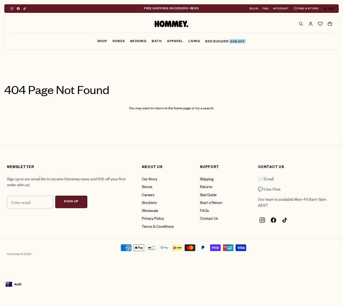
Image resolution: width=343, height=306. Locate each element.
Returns (206, 186)
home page (182, 107)
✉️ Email (266, 178)
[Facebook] (18, 8)
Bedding (138, 41)
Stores (147, 186)
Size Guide (208, 194)
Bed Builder (224, 42)
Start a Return (211, 202)
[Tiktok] (24, 8)
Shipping (207, 178)
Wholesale (150, 210)
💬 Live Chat (269, 189)
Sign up (71, 202)
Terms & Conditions (158, 226)
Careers (148, 194)
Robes (119, 41)
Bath (157, 41)
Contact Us (209, 218)
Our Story (149, 178)
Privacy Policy (153, 218)
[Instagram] (12, 8)
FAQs (204, 210)
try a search (205, 107)
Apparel (175, 41)
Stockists (149, 202)
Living (194, 41)
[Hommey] (171, 24)
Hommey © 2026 (19, 253)
